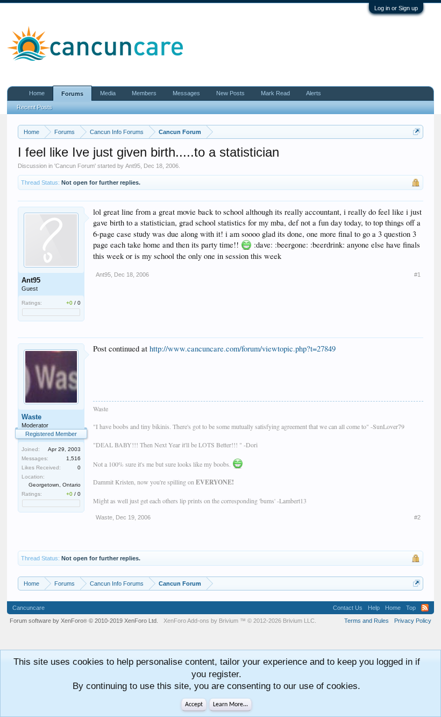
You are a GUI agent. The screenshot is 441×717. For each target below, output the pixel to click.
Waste (31, 417)
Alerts (313, 93)
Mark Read (275, 93)
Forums (72, 93)
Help (374, 607)
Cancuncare (28, 607)
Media (108, 93)
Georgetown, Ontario (55, 485)
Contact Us (347, 607)
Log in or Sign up (396, 8)
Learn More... (230, 704)
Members (144, 93)
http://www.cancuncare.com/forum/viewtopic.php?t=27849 (243, 348)
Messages (186, 93)
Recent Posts (34, 107)
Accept (194, 704)
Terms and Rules (366, 620)
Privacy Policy (412, 620)
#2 (417, 517)
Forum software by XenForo (84, 620)
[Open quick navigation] (416, 131)
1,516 (73, 458)
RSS (425, 607)
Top (411, 607)
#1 (417, 274)
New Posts (230, 93)
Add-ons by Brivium (239, 620)
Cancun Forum (75, 166)
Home (37, 93)
